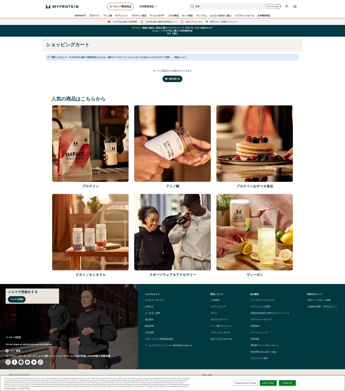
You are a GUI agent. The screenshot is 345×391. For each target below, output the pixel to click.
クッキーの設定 (13, 337)
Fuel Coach (274, 6)
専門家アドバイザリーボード (265, 345)
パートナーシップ (259, 332)
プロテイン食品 (138, 16)
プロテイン (94, 16)
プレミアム (201, 16)
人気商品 (215, 300)
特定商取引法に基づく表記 (264, 352)
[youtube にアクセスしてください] (27, 362)
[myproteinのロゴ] (62, 6)
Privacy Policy (9, 389)
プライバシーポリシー (261, 319)
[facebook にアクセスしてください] (14, 362)
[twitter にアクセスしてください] (34, 362)
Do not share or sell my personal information (29, 344)
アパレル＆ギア (157, 16)
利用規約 (255, 326)
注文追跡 (149, 332)
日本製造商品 (263, 16)
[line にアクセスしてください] (21, 362)
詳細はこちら (180, 57)
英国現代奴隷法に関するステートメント (270, 313)
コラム (214, 313)
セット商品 (187, 16)
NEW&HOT (80, 16)
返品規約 (149, 319)
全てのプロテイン (219, 319)
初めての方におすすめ (221, 339)
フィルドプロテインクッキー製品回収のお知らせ (168, 345)
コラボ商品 (173, 16)
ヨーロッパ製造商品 (120, 6)
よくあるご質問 (152, 313)
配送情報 (149, 326)
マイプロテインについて (262, 300)
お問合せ (149, 306)
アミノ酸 (107, 16)
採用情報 (255, 339)
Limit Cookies (268, 383)
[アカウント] (287, 6)
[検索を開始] (192, 6)
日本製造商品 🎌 (148, 6)
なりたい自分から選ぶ (221, 16)
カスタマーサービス (154, 300)
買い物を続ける (172, 79)
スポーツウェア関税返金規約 (159, 339)
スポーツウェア (218, 306)
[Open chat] (40, 362)
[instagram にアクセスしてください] (8, 362)
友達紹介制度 (322, 306)
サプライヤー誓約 (259, 358)
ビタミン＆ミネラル (220, 332)
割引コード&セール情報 (319, 300)
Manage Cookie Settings (245, 383)
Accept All (287, 383)
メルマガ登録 (16, 299)
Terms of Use (24, 389)
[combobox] (235, 6)
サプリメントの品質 (260, 306)
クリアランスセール (244, 16)
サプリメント (121, 16)
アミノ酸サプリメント (221, 326)
